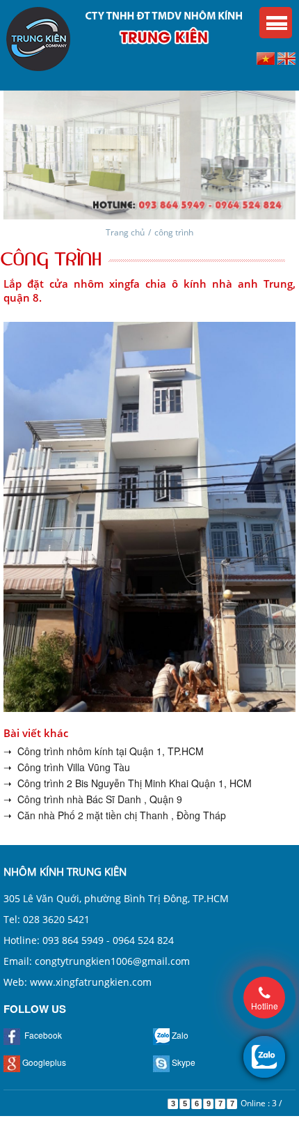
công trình (173, 232)
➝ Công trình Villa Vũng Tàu (66, 767)
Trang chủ (125, 232)
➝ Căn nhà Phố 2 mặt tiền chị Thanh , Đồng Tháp (114, 815)
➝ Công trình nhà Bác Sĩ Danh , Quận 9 (92, 799)
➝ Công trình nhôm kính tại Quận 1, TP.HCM (103, 751)
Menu (275, 22)
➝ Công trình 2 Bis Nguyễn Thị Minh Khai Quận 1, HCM (127, 783)
